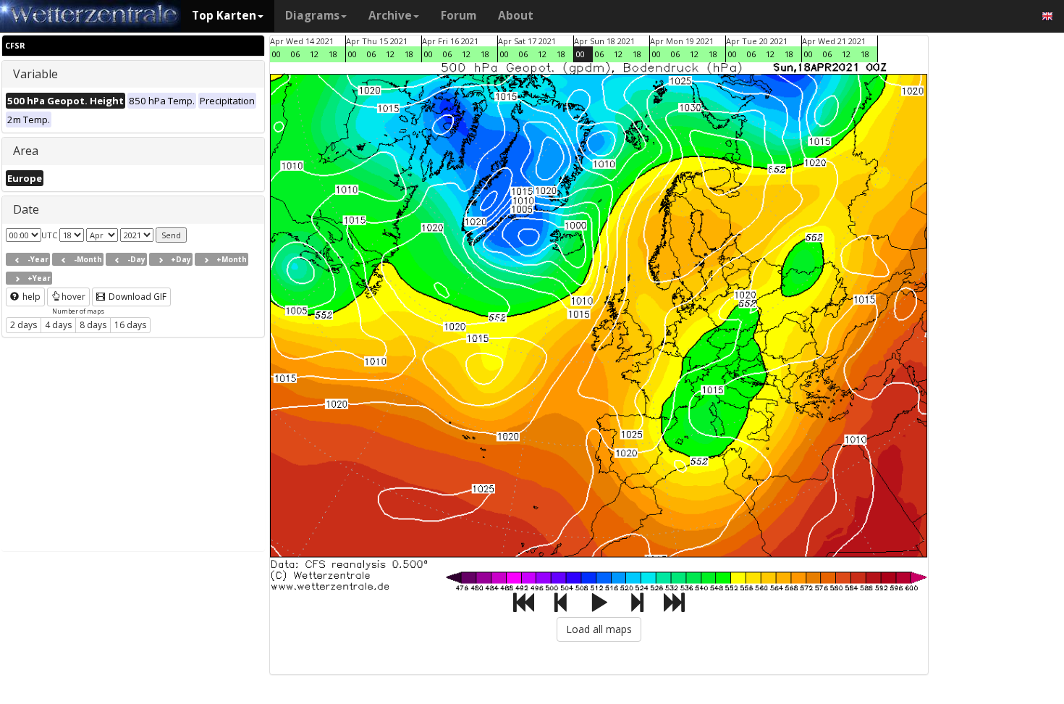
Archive (390, 15)
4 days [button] (58, 325)
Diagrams (312, 15)
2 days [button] (23, 325)
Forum (458, 15)
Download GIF (136, 296)
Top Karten (224, 15)
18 (333, 54)
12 (314, 54)
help (30, 296)
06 (295, 54)
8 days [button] (93, 325)
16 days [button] (130, 325)
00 (276, 54)
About (515, 15)
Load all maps (599, 629)
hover (73, 296)
